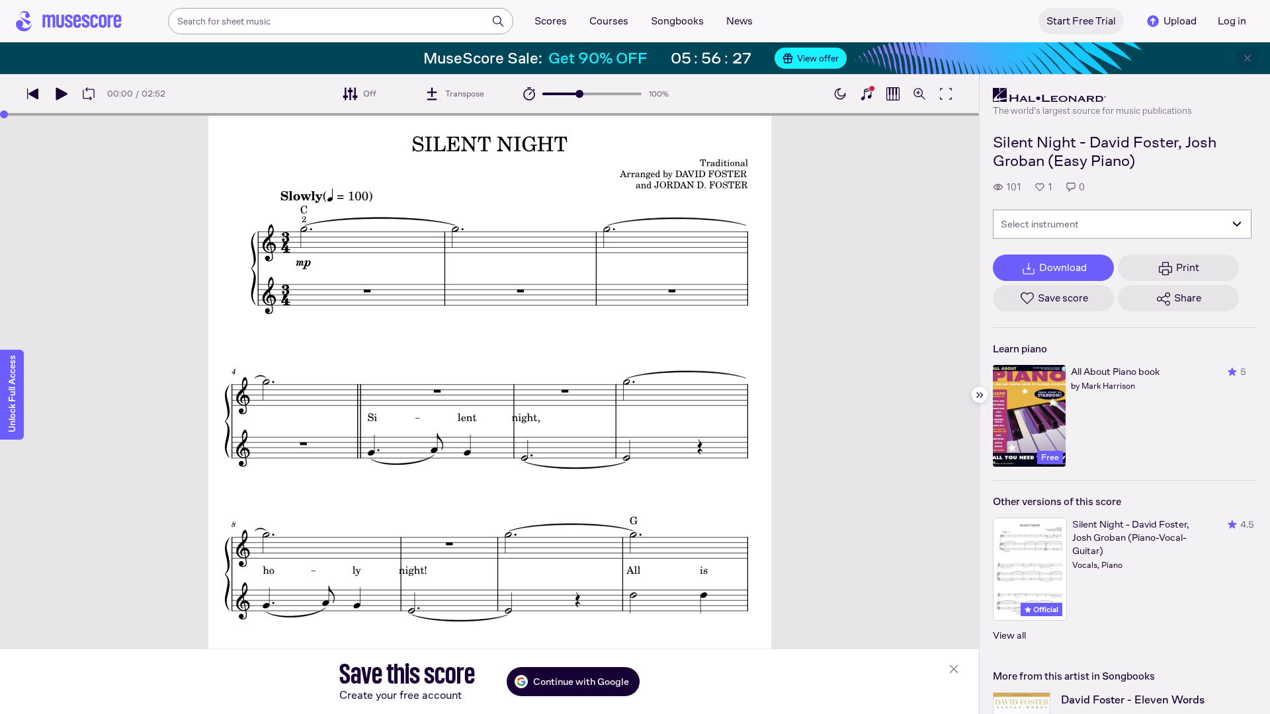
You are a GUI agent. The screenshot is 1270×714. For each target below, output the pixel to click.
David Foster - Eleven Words (1133, 700)
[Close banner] (1247, 58)
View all (1009, 635)
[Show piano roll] (893, 94)
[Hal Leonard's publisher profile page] (1092, 95)
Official (1044, 609)
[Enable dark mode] (840, 94)
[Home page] (69, 21)
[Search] (498, 21)
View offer (818, 58)
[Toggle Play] (60, 93)
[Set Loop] (88, 94)
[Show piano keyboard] (866, 94)
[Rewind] (33, 94)
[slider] (579, 94)
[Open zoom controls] (919, 94)
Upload (1180, 20)
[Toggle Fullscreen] (946, 94)
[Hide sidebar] (980, 395)
